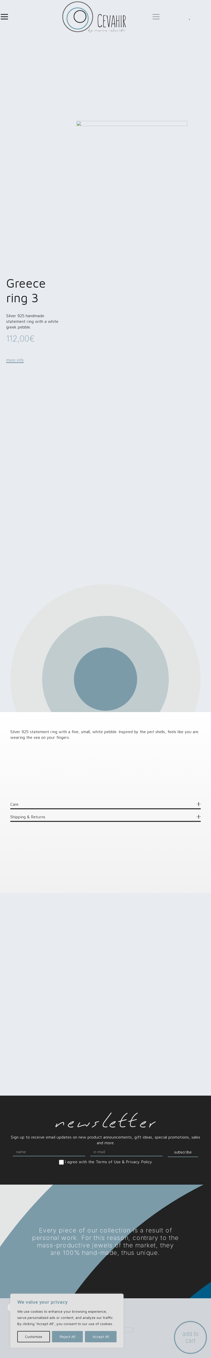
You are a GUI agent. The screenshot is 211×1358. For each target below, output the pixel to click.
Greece (38, 787)
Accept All (101, 1336)
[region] (67, 1321)
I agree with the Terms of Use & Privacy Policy (108, 1161)
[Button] (190, 16)
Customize (33, 1336)
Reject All (67, 1336)
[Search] (167, 17)
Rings (36, 780)
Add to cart (190, 1337)
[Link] (94, 16)
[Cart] (201, 16)
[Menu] (4, 16)
